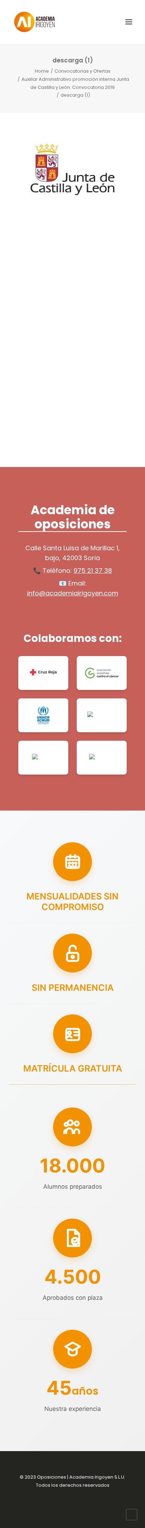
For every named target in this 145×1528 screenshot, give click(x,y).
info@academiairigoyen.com (72, 593)
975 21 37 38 (93, 570)
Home (42, 71)
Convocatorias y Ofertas (83, 71)
